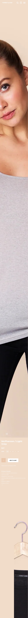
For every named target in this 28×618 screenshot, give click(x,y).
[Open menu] (24, 3)
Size (2, 451)
